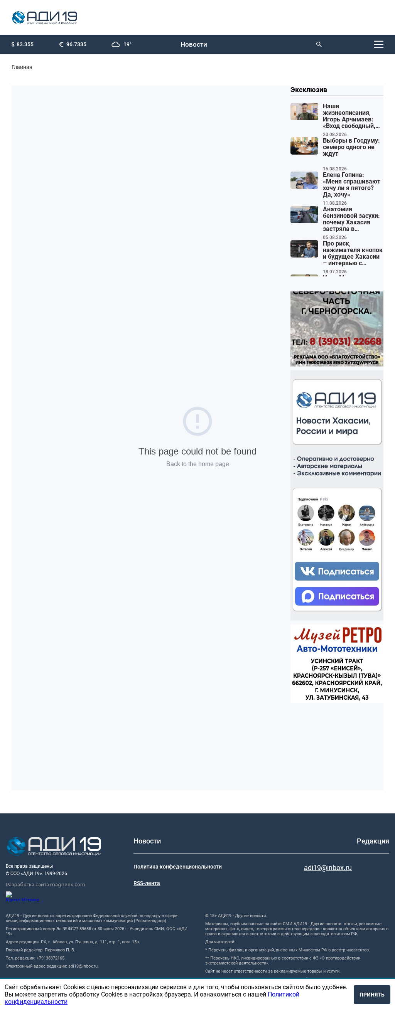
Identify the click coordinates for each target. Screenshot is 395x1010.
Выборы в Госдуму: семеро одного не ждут (351, 147)
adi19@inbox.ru (328, 868)
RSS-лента (146, 883)
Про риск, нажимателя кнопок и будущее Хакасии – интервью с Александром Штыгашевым (353, 253)
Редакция (373, 841)
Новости (194, 44)
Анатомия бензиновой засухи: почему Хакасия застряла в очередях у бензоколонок (351, 219)
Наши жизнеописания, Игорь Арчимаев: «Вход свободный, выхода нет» (349, 116)
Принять (372, 994)
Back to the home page (197, 464)
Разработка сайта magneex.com (45, 884)
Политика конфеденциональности (177, 867)
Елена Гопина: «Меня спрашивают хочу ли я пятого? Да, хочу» (351, 185)
